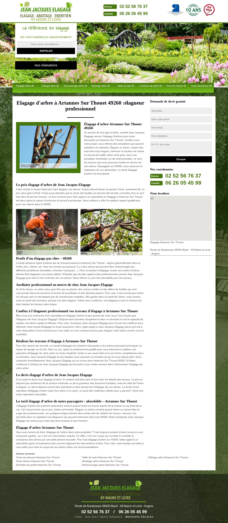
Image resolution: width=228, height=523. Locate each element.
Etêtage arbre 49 (50, 85)
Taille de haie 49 (125, 85)
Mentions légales (139, 517)
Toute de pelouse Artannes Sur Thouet (37, 457)
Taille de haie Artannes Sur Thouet (101, 457)
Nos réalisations (46, 65)
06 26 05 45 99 (134, 13)
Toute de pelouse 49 (201, 85)
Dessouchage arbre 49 (75, 85)
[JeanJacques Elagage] (44, 11)
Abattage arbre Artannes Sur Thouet (102, 461)
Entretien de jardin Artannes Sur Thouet (38, 464)
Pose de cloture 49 (176, 85)
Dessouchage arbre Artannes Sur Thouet (105, 464)
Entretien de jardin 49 (151, 85)
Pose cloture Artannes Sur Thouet (35, 461)
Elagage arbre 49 (25, 85)
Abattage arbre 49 (100, 85)
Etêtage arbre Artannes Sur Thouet (168, 457)
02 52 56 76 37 (134, 6)
